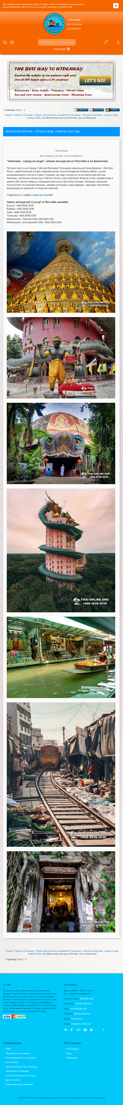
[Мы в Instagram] (97, 1030)
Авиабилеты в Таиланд (17, 1071)
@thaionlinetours (82, 1013)
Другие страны (13, 1080)
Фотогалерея (12, 1062)
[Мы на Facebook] (71, 1030)
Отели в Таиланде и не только (21, 1075)
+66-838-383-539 (83, 1003)
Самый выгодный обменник (19, 1084)
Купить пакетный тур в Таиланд (21, 1066)
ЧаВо (8, 1049)
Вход (69, 1053)
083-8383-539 (86, 998)
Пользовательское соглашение (21, 1057)
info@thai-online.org (80, 1024)
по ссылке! (46, 195)
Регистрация (73, 1049)
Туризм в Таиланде (23, 115)
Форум (8, 115)
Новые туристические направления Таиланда (57, 115)
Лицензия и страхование (18, 1053)
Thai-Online (61, 150)
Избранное (72, 1057)
